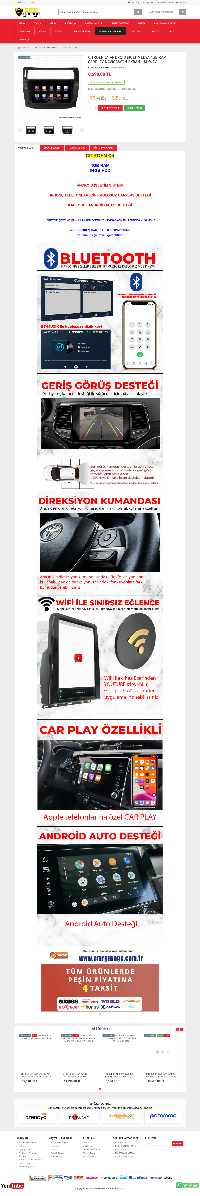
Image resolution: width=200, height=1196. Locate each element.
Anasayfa (24, 47)
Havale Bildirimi (166, 2)
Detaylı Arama (57, 1153)
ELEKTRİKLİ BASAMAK (125, 1153)
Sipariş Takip (89, 1153)
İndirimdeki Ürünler (92, 1149)
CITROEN (66, 47)
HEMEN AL (135, 108)
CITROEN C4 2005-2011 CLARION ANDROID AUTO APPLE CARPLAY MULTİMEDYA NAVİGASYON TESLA (119, 1077)
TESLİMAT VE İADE (76, 148)
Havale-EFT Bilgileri (28, 1142)
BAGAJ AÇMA (120, 1142)
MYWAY (121, 67)
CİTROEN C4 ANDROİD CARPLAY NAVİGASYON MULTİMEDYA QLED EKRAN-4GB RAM (77, 1077)
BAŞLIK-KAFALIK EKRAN (126, 1146)
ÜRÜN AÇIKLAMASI (26, 148)
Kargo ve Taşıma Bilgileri (30, 1159)
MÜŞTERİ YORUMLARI (103, 148)
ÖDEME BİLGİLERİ (52, 148)
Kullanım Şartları (27, 1166)
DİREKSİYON (121, 1149)
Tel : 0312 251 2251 (26, 2)
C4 (76, 47)
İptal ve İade (24, 1163)
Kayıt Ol (149, 2)
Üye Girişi (134, 2)
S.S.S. (53, 1149)
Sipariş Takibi (25, 1149)
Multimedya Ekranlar (46, 47)
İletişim (182, 2)
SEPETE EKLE (111, 108)
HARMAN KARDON (123, 1157)
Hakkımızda (56, 1157)
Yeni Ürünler (89, 1146)
